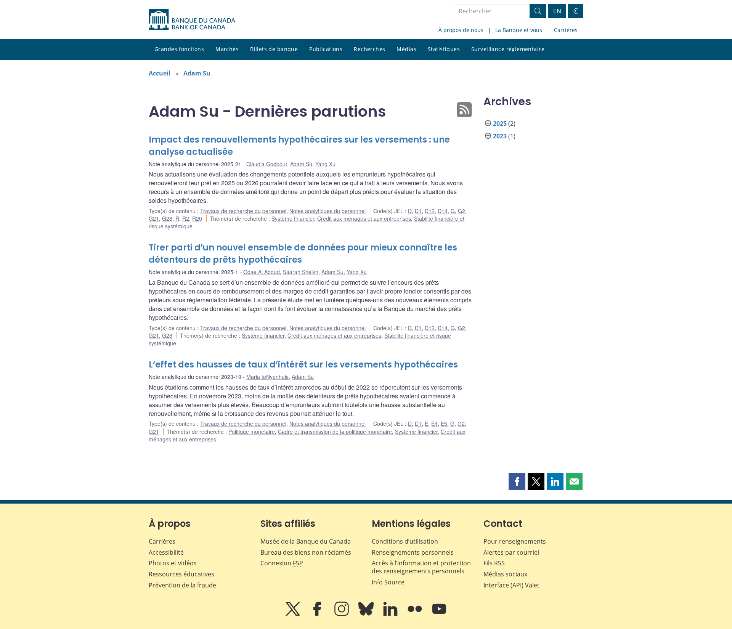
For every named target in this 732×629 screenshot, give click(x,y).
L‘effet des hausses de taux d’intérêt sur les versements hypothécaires (303, 365)
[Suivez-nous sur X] (293, 614)
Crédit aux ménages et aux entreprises (364, 218)
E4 (434, 423)
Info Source (388, 582)
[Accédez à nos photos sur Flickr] (415, 614)
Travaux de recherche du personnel (243, 211)
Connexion (281, 563)
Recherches (369, 49)
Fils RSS (494, 563)
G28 (167, 218)
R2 (185, 218)
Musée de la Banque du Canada (305, 541)
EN (557, 11)
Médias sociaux (505, 574)
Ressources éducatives (181, 574)
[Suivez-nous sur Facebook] (318, 614)
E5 (444, 423)
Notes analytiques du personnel (327, 211)
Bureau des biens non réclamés (305, 552)
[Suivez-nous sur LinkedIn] (391, 614)
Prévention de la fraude (182, 585)
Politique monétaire (251, 431)
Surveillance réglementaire (507, 49)
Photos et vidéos (173, 563)
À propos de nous (460, 30)
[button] (517, 481)
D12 (430, 211)
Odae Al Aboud (261, 272)
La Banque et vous (518, 30)
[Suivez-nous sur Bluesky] (367, 614)
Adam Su (196, 73)
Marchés (227, 49)
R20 (197, 218)
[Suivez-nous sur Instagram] (342, 614)
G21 (154, 218)
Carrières (566, 30)
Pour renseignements (514, 541)
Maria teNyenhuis (267, 376)
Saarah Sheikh (300, 272)
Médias (406, 49)
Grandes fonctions (179, 49)
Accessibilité (166, 552)
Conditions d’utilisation (405, 541)
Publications (325, 49)
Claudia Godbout (266, 164)
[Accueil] (192, 19)
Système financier (292, 218)
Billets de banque (274, 49)
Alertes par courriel (511, 552)
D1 (418, 211)
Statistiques (444, 49)
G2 (461, 211)
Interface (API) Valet (511, 585)
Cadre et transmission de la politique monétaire (335, 431)
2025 (500, 123)
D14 (443, 211)
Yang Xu (325, 164)
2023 (500, 136)
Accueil (159, 73)
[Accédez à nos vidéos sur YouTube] (439, 614)
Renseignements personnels (413, 552)
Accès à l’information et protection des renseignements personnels (421, 567)
